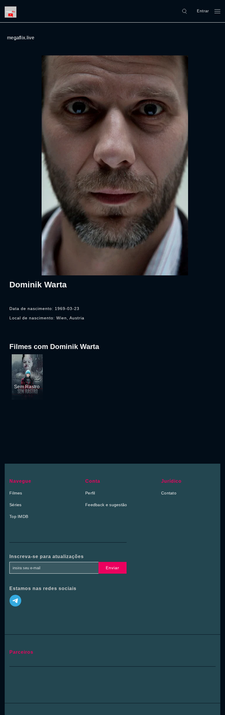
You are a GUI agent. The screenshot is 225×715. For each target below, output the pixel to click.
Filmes (15, 493)
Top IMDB (18, 516)
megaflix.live (20, 37)
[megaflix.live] (12, 11)
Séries (15, 504)
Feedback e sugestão (106, 504)
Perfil (90, 493)
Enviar (112, 567)
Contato (168, 493)
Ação (19, 376)
